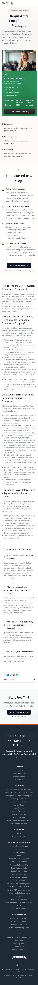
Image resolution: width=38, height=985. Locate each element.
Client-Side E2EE (19, 855)
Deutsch (10, 969)
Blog (19, 833)
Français (17, 969)
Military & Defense (19, 798)
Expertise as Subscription (19, 918)
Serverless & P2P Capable (19, 858)
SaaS (19, 905)
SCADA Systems (19, 817)
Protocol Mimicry (19, 874)
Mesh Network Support (19, 877)
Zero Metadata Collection (19, 849)
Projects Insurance (19, 836)
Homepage (19, 770)
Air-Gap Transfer (19, 880)
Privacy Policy (19, 940)
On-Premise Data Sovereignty (19, 893)
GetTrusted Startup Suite (19, 927)
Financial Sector (19, 805)
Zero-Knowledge (19, 852)
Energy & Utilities (19, 814)
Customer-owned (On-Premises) (19, 902)
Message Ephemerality (19, 865)
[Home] (7, 3)
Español (24, 969)
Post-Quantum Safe (19, 868)
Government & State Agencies (19, 789)
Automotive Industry (19, 823)
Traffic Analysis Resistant (19, 887)
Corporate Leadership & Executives (19, 792)
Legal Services (19, 808)
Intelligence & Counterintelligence (19, 795)
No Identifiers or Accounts (19, 846)
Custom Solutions (19, 802)
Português (31, 969)
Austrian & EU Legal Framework (19, 890)
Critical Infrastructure (19, 811)
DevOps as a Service (19, 924)
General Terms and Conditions (19, 937)
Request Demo (19, 776)
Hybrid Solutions (19, 908)
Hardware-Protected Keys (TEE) (19, 883)
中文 (19, 971)
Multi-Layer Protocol (19, 861)
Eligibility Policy (19, 943)
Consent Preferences (19, 950)
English (4, 969)
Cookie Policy (19, 946)
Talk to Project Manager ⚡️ (19, 266)
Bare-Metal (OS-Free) (19, 899)
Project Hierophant (19, 773)
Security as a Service (19, 921)
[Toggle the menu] (34, 2)
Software (19, 896)
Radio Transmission (19, 871)
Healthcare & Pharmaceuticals (19, 820)
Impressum (19, 779)
